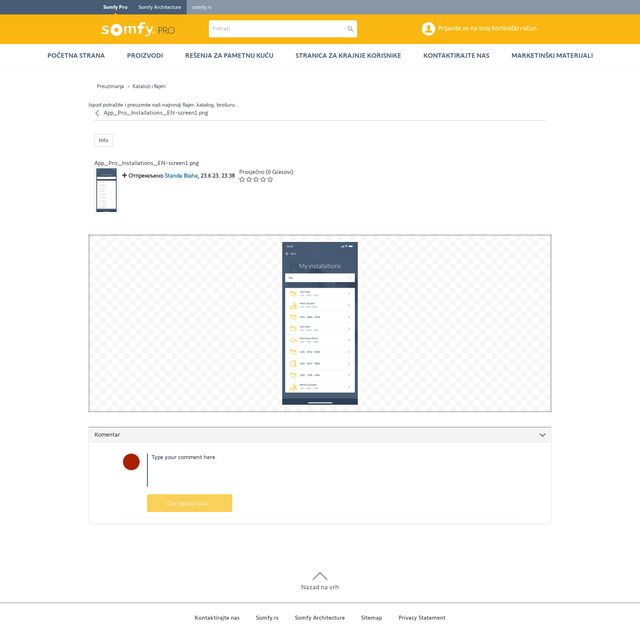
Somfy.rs (267, 618)
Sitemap (371, 618)
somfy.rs (201, 7)
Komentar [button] (107, 434)
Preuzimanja (110, 86)
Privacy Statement (422, 618)
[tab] (320, 435)
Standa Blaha (181, 175)
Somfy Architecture (160, 7)
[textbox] (332, 470)
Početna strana (76, 55)
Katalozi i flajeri (149, 86)
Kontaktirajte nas (456, 55)
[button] (278, 28)
